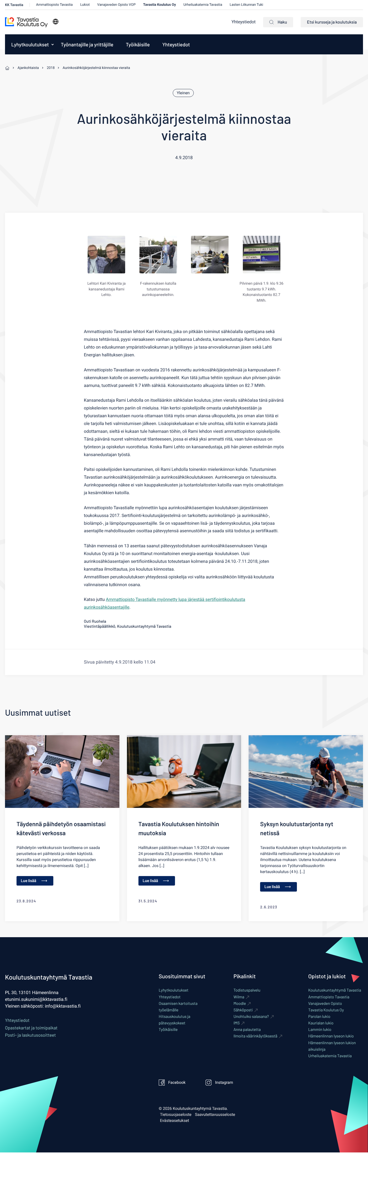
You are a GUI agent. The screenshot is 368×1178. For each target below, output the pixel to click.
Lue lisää (28, 880)
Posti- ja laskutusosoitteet (30, 1035)
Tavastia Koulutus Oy (159, 4)
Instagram (224, 1083)
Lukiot (85, 4)
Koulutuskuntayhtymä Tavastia (334, 990)
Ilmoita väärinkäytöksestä (255, 1036)
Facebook (177, 1083)
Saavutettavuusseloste (215, 1115)
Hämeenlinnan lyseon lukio (331, 1036)
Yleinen (183, 93)
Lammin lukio (319, 1029)
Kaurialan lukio (320, 1023)
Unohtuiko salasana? (251, 1016)
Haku (282, 22)
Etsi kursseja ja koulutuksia (332, 22)
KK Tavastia (14, 5)
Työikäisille (138, 44)
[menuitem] (29, 44)
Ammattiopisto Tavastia (54, 4)
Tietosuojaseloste (176, 1115)
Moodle (240, 1003)
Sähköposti (243, 1010)
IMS (237, 1023)
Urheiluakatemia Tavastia (202, 4)
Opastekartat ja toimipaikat (31, 1027)
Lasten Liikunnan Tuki (246, 4)
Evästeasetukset (174, 1121)
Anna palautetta (247, 1029)
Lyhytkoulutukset (30, 44)
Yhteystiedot (244, 22)
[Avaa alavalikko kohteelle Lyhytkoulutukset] (52, 44)
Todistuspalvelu (247, 990)
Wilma (239, 997)
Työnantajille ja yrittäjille (87, 44)
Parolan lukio (319, 1016)
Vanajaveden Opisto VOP (116, 4)
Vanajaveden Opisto (325, 1003)
